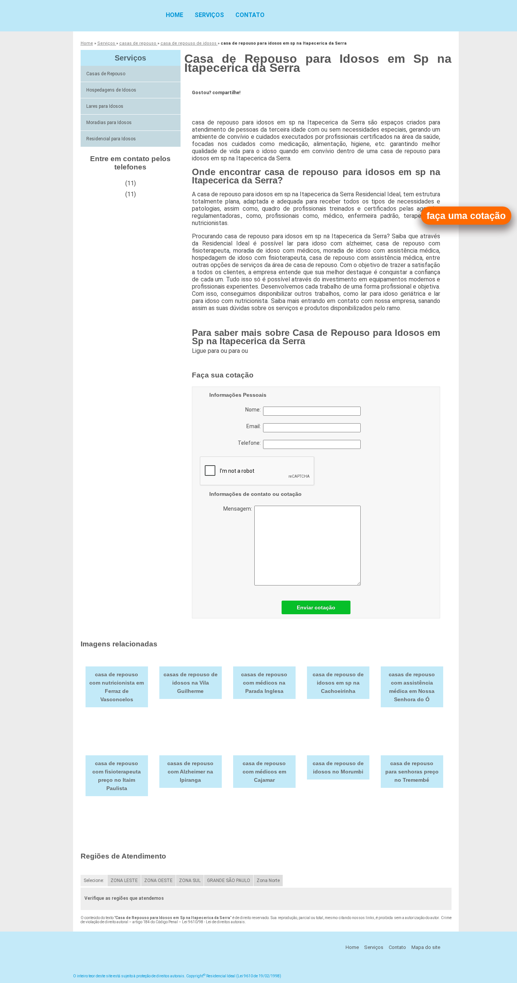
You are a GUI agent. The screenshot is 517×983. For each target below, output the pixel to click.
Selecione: (94, 880)
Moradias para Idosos (109, 122)
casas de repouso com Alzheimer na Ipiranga (190, 771)
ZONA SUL (190, 880)
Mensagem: (238, 509)
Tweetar (206, 104)
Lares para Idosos (104, 106)
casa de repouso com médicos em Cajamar (264, 771)
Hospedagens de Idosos (111, 90)
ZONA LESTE (124, 880)
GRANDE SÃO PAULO (228, 880)
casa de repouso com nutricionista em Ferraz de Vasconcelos (116, 686)
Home (174, 15)
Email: (254, 426)
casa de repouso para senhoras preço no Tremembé (412, 771)
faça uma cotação (466, 215)
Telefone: (250, 443)
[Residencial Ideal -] (116, 15)
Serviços (209, 15)
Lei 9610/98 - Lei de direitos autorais (213, 922)
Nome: (254, 410)
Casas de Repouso (105, 73)
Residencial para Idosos (111, 138)
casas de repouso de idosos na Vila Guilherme (191, 682)
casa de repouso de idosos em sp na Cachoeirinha (338, 682)
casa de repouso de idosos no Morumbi (338, 767)
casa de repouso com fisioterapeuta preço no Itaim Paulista (116, 775)
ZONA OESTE (158, 880)
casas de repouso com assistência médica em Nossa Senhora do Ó (412, 686)
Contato (250, 15)
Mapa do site (425, 947)
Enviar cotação (316, 607)
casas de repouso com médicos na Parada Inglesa (264, 682)
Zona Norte (268, 880)
